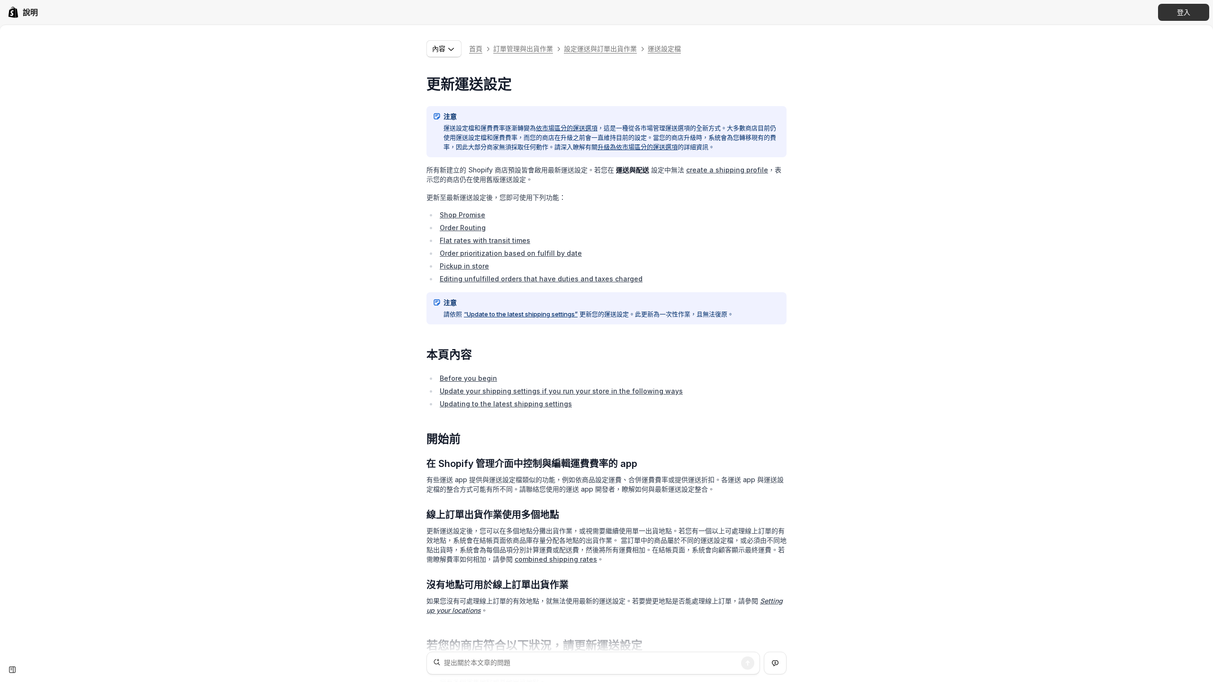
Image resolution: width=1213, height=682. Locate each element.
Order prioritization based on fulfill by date (511, 253)
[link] (23, 12)
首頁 (475, 49)
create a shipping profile (727, 170)
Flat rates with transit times (485, 240)
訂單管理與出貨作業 (523, 49)
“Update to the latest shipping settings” (521, 314)
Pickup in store (464, 266)
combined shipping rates (556, 559)
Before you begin (468, 378)
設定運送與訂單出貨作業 (600, 49)
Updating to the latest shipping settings (506, 404)
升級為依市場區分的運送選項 (637, 147)
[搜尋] (747, 663)
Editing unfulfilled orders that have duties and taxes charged (541, 279)
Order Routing (463, 228)
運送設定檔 (664, 49)
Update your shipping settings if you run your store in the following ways (561, 391)
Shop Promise (462, 215)
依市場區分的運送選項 (566, 128)
